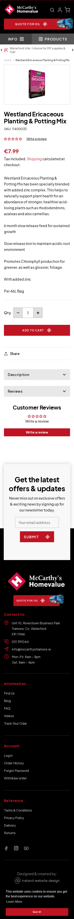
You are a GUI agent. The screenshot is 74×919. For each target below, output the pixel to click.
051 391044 (20, 642)
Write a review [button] (37, 432)
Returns (10, 833)
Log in (8, 755)
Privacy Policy (14, 818)
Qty (7, 312)
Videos (9, 716)
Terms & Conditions (18, 810)
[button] (52, 10)
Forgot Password (16, 770)
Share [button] (15, 353)
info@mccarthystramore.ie (31, 649)
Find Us (9, 693)
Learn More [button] (14, 901)
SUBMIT (31, 536)
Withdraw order (15, 778)
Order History (14, 763)
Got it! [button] (37, 911)
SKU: (7, 129)
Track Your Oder (15, 723)
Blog (7, 701)
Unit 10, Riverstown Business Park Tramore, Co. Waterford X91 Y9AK (36, 628)
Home (7, 60)
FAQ (7, 708)
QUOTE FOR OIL (27, 24)
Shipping (34, 158)
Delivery (10, 825)
